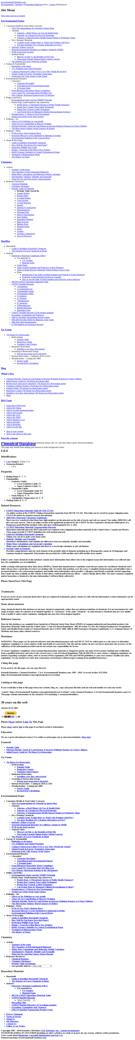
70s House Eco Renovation (18, 335)
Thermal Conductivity (26, 234)
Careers (52, 4)
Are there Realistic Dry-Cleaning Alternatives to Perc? (39, 45)
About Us (10, 1019)
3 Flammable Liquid (25, 291)
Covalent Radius (24, 198)
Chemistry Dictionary (21, 186)
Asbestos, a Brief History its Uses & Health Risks (37, 33)
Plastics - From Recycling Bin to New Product (31, 150)
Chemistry (18, 4)
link (20, 727)
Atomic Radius (23, 193)
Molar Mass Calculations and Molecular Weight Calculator (36, 174)
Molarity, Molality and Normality (21, 539)
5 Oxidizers (21, 296)
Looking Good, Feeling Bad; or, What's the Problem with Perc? (43, 42)
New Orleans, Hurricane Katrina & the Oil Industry (33, 95)
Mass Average (23, 222)
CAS (8, 462)
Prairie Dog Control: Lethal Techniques (33, 109)
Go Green (6, 329)
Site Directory (12, 1021)
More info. (86, 737)
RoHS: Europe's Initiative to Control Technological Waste (36, 152)
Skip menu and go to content (13, 16)
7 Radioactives (23, 301)
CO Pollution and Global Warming (27, 68)
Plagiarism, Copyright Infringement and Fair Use (40, 1035)
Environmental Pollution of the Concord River (31, 138)
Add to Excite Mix (14, 427)
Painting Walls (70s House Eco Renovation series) (27, 388)
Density (20, 205)
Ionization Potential (25, 219)
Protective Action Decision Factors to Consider (41, 277)
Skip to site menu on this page (18, 434)
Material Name (28, 263)
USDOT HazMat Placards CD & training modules (33, 313)
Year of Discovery (24, 236)
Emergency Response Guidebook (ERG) (29, 256)
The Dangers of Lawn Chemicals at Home (29, 61)
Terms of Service (13, 1016)
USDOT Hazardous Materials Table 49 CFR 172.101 (30, 511)
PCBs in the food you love (23, 52)
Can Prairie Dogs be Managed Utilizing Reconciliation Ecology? (44, 112)
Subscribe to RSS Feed (16, 405)
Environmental (7, 4)
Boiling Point (22, 196)
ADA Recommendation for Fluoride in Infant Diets (33, 28)
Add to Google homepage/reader (20, 410)
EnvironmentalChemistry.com (13, 2)
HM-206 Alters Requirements (24, 322)
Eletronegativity (23, 210)
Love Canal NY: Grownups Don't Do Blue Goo (32, 93)
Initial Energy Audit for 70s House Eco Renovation (27, 381)
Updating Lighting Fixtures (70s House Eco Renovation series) (32, 386)
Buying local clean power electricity (32, 354)
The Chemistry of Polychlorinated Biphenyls (30, 172)
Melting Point (22, 224)
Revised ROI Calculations (28, 363)
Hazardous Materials (34, 4)
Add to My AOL (13, 415)
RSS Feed (6, 400)
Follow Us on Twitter (15, 1026)
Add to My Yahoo (13, 408)
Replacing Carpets (24, 342)
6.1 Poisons (21, 298)
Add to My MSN (13, 417)
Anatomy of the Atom (21, 169)
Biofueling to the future (21, 66)
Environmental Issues (12, 21)
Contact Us (11, 1024)
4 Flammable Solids (25, 294)
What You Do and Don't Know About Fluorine (31, 179)
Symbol (20, 231)
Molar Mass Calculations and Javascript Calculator (29, 544)
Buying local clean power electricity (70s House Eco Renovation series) (36, 383)
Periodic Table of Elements (23, 188)
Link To (27, 721)
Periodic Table (12, 747)
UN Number (27, 260)
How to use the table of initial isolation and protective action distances (51, 279)
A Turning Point (23, 88)
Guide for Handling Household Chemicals (25, 534)
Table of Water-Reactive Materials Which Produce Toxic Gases (43, 270)
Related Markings (24, 308)
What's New (7, 373)
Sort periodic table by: (22, 966)
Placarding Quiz (23, 310)
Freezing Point (23, 212)
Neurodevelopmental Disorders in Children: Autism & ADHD (37, 50)
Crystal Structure (24, 203)
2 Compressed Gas (25, 289)
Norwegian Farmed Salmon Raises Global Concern (38, 59)
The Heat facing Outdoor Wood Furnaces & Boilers (33, 128)
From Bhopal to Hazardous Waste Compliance (31, 90)
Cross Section (22, 200)
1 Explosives (22, 286)
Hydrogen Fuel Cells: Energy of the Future (29, 76)
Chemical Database (20, 184)
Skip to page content (14, 431)
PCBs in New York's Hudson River (26, 133)
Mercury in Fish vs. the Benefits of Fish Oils (35, 57)
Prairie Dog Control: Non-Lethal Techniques (35, 107)
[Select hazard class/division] (26, 1000)
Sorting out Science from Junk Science (28, 116)
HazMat (5, 241)
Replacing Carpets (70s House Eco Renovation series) (28, 391)
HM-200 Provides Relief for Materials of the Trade (33, 320)
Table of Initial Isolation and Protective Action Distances (40, 267)
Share (11, 721)
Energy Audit (22, 361)
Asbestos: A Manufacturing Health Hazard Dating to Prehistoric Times (46, 38)
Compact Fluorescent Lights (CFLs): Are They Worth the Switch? (39, 71)
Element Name (23, 226)
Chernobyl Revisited (25, 83)
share (9, 727)
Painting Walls (23, 339)
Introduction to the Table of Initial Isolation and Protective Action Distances (53, 275)
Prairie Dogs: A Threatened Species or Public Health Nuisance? (43, 105)
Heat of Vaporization (25, 215)
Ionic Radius (22, 217)
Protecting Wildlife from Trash (24, 147)
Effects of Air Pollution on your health (27, 121)
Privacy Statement (14, 1014)
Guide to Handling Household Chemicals (29, 143)
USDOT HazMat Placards (23, 284)
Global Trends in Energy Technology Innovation (32, 74)
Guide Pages (22, 265)
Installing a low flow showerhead (31, 349)
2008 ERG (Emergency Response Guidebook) (26, 518)
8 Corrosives (22, 303)
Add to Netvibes (13, 422)
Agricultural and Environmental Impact (33, 86)
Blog (3, 368)
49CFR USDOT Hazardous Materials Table (30, 282)
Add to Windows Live (15, 420)
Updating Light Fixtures (27, 344)
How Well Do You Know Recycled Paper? (29, 145)
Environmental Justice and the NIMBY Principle (32, 100)
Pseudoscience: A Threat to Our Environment (30, 114)
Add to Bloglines (13, 424)
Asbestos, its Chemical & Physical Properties (35, 35)
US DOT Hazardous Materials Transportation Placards (31, 527)
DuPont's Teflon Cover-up (23, 47)
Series (19, 229)
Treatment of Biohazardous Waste (26, 154)
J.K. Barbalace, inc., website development (60, 1030)
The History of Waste (20, 157)
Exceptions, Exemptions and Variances (28, 315)
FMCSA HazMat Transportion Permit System (31, 317)
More (8, 395)
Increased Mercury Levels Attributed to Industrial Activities (36, 135)
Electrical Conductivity (26, 207)
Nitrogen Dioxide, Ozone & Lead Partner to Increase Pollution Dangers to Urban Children (49, 126)
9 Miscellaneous (23, 305)
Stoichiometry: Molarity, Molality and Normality (32, 177)
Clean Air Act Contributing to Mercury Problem (31, 124)
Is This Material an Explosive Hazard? (28, 324)
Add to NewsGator (14, 413)
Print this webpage (9, 438)
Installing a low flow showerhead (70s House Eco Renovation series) (35, 393)
